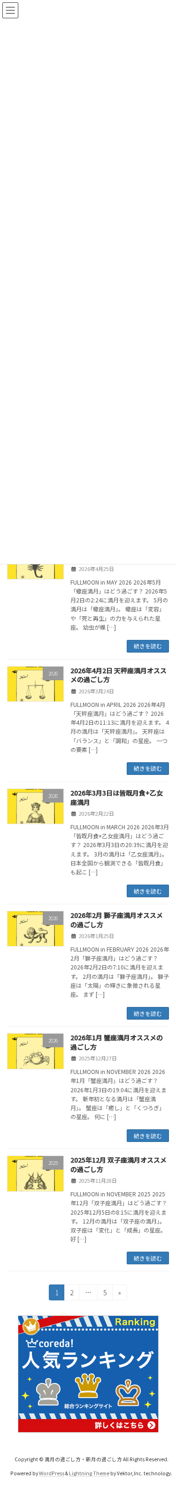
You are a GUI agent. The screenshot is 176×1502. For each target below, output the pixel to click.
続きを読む (148, 646)
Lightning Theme (89, 1473)
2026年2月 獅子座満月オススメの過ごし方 (116, 919)
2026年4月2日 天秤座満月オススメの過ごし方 (118, 675)
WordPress (51, 1473)
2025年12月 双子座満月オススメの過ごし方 (118, 1164)
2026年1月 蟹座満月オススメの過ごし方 (116, 1042)
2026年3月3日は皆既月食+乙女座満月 (116, 797)
